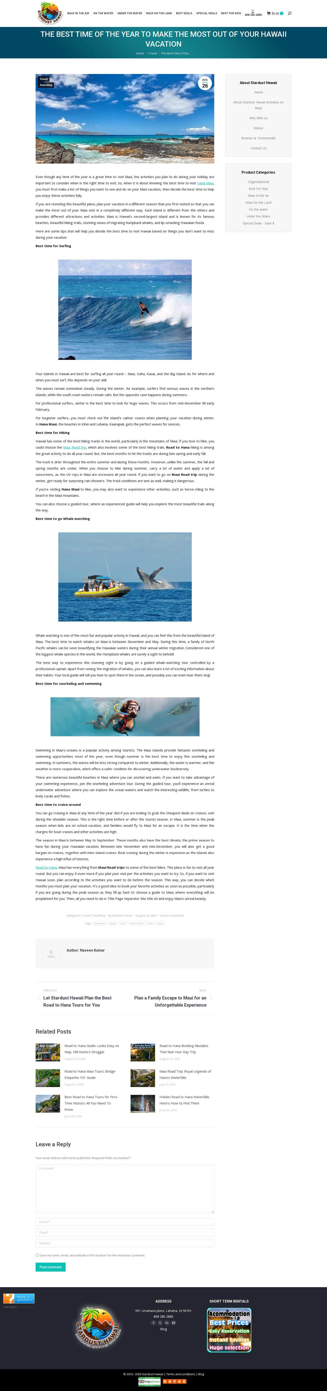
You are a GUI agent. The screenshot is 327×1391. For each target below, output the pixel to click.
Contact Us (258, 148)
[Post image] (48, 1052)
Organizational (258, 182)
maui (122, 923)
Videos (258, 128)
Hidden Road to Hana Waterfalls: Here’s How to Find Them (184, 1100)
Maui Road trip (74, 447)
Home (258, 92)
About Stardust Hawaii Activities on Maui (258, 105)
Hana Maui (205, 183)
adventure (99, 923)
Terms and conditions (180, 1374)
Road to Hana (46, 867)
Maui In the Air (258, 195)
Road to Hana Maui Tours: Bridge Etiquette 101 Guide (90, 1074)
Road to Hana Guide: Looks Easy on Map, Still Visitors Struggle (92, 1048)
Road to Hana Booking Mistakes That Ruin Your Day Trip (183, 1048)
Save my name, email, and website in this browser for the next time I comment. (92, 1255)
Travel (44, 79)
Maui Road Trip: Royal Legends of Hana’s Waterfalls (185, 1074)
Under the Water (258, 216)
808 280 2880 (163, 1316)
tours (150, 923)
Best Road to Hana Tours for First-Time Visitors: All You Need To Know (91, 1103)
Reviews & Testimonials (258, 138)
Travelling (46, 85)
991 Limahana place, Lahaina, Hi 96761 (163, 1311)
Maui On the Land (258, 202)
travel (160, 923)
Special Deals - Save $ (258, 223)
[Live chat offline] (18, 1302)
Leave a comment (172, 915)
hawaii (112, 923)
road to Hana (136, 923)
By (120, 915)
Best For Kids (258, 189)
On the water (258, 209)
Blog (163, 1329)
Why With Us (258, 118)
